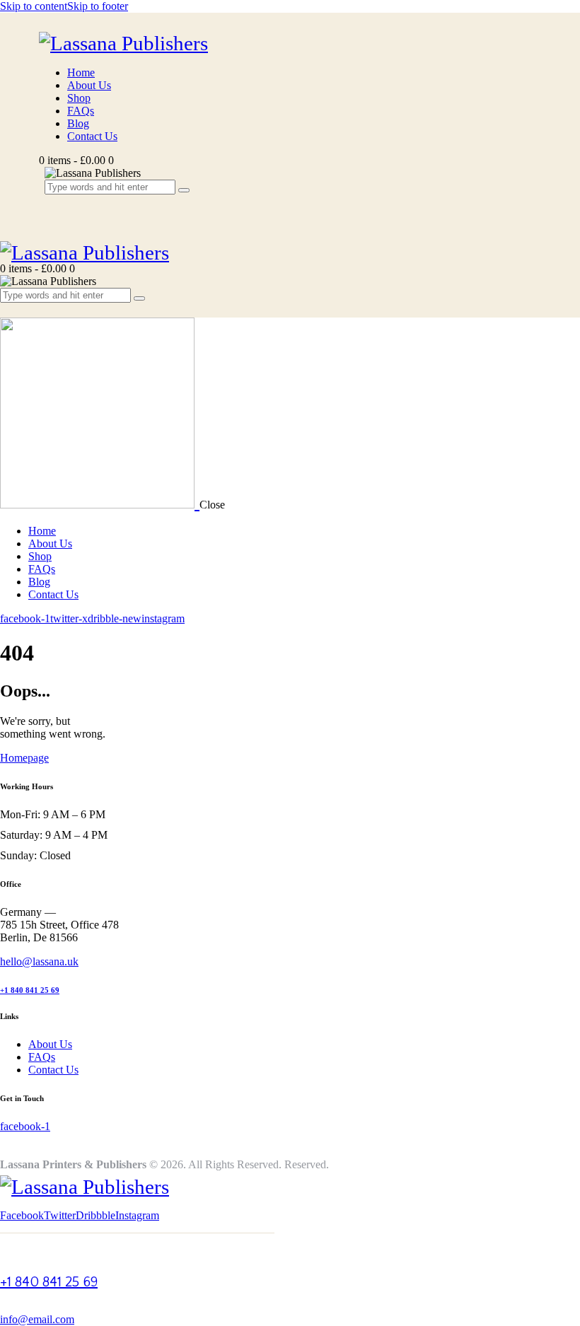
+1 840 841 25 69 (29, 990)
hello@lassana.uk (39, 961)
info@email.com (37, 1319)
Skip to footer (97, 6)
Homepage (24, 758)
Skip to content (33, 6)
